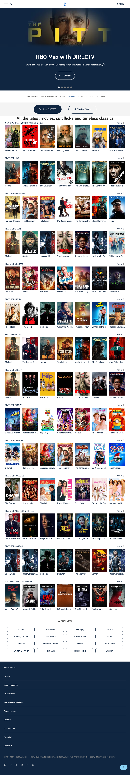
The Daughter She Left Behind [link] (87, 538)
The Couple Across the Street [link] (104, 538)
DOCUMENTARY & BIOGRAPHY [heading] (18, 581)
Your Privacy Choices (15, 702)
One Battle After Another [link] (50, 150)
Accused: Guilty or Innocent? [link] (34, 609)
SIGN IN (120, 4)
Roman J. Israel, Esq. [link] (83, 256)
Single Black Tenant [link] (48, 538)
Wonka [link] (25, 291)
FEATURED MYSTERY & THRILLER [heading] (20, 511)
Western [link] (109, 650)
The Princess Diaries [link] (101, 432)
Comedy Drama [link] (21, 636)
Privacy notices (9, 711)
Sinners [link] (95, 573)
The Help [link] (43, 397)
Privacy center (9, 693)
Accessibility (8, 737)
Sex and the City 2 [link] (117, 503)
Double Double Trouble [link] (119, 538)
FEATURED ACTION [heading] (13, 334)
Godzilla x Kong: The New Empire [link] (89, 291)
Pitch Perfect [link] (80, 503)
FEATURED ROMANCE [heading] (14, 475)
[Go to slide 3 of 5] (65, 87)
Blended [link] (43, 503)
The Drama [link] (10, 503)
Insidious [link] (44, 326)
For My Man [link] (97, 609)
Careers (7, 676)
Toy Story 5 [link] (45, 432)
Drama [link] (109, 636)
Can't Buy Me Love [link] (100, 468)
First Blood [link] (27, 326)
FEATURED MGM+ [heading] (13, 299)
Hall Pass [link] (61, 291)
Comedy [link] (109, 629)
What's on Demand (48, 96)
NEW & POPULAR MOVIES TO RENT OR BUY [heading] (24, 123)
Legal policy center (11, 685)
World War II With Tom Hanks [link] (17, 609)
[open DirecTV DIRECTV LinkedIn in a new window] (5, 765)
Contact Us (8, 745)
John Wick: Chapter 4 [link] (118, 362)
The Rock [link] (9, 291)
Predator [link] (60, 573)
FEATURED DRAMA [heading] (13, 370)
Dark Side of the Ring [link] (84, 609)
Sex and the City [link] (99, 503)
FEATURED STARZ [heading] (13, 228)
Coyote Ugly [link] (27, 503)
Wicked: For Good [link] (12, 150)
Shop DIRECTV (49, 109)
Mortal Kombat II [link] (29, 185)
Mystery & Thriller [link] (21, 650)
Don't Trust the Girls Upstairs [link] (69, 538)
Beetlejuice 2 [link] (114, 291)
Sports (62, 96)
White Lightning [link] (98, 326)
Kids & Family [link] (109, 643)
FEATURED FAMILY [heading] (13, 405)
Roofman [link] (96, 150)
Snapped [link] (113, 609)
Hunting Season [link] (64, 150)
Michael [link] (8, 256)
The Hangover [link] (28, 221)
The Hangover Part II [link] (83, 221)
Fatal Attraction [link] (46, 609)
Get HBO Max (65, 75)
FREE (103, 96)
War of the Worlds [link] (65, 326)
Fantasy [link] (21, 643)
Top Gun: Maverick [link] (13, 221)
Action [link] (21, 629)
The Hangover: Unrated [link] (84, 468)
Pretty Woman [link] (63, 503)
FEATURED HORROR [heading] (14, 546)
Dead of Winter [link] (81, 150)
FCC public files (9, 728)
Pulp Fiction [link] (45, 221)
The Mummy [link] (80, 573)
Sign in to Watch (84, 109)
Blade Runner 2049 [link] (100, 221)
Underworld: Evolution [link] (101, 256)
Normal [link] (8, 185)
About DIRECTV (10, 667)
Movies (71, 96)
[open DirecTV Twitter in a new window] (16, 765)
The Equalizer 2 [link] (116, 185)
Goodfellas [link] (27, 397)
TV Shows (82, 96)
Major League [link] (115, 468)
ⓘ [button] (103, 64)
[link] (12, 136)
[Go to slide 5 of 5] (71, 87)
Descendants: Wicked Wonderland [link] (37, 432)
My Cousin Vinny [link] (64, 221)
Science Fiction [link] (80, 650)
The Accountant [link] (64, 185)
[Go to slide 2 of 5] (62, 87)
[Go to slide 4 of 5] (68, 87)
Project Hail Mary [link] (82, 326)
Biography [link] (80, 629)
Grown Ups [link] (9, 468)
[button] (6, 4)
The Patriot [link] (9, 326)
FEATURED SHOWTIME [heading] (15, 193)
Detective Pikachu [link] (12, 432)
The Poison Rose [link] (29, 362)
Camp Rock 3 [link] (28, 468)
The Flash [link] (44, 291)
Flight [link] (111, 221)
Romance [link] (50, 650)
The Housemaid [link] (64, 256)
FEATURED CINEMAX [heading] (14, 264)
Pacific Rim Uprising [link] (100, 291)
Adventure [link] (50, 629)
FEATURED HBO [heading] (12, 158)
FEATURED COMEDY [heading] (14, 440)
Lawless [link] (95, 397)
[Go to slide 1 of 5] (59, 87)
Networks (94, 96)
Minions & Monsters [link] (118, 432)
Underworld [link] (45, 256)
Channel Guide (31, 96)
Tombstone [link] (62, 362)
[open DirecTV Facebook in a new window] (11, 765)
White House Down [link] (117, 256)
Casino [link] (60, 397)
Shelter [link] (25, 256)
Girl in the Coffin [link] (29, 538)
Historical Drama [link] (50, 643)
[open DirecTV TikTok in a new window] (33, 765)
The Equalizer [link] (46, 185)
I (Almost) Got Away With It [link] (68, 609)
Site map (7, 719)
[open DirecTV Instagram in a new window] (22, 765)
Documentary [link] (80, 636)
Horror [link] (80, 643)
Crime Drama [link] (50, 636)
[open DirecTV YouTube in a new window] (27, 765)
